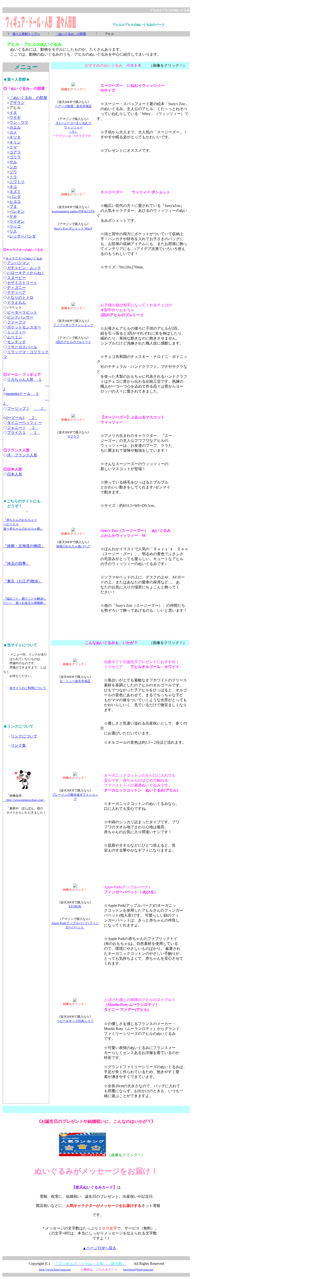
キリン (15, 142)
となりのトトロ (20, 297)
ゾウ (13, 172)
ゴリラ (15, 157)
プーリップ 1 (18, 408)
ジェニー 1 (16, 428)
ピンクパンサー (20, 317)
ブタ (13, 207)
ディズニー (16, 288)
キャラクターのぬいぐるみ (24, 258)
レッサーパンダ (22, 236)
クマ (13, 147)
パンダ (15, 197)
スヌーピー (16, 278)
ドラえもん (16, 302)
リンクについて (24, 736)
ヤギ (13, 216)
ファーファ (16, 322)
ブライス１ (16, 432)
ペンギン (17, 211)
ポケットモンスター (24, 327)
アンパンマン (18, 263)
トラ (13, 177)
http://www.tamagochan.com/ (23, 800)
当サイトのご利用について (27, 688)
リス (13, 231)
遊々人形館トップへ (26, 34)
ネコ (13, 187)
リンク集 (18, 745)
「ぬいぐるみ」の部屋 (70, 34)
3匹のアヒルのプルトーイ (73, 342)
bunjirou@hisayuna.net (138, 1269)
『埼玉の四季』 (16, 564)
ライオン (17, 221)
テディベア (16, 293)
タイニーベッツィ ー (24, 423)
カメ (13, 132)
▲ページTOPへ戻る (99, 1248)
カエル (15, 127)
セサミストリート (22, 283)
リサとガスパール (22, 347)
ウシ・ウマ (18, 122)
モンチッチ (16, 342)
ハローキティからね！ (26, 273)
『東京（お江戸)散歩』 (22, 581)
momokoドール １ (22, 394)
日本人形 (14, 474)
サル (13, 162)
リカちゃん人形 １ (24, 379)
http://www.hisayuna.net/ (55, 1269)
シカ (13, 167)
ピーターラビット (22, 312)
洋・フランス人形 (22, 455)
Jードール (14, 418)
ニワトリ (17, 182)
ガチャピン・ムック (24, 268)
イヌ (13, 113)
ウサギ (15, 117)
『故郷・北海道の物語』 (24, 546)
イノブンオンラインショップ (73, 325)
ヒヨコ (15, 202)
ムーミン (14, 337)
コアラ (15, 152)
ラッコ (15, 226)
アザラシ (17, 103)
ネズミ (15, 192)
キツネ (15, 137)
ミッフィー (16, 332)
